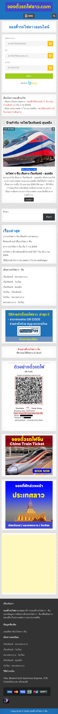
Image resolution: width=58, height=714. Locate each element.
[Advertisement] (29, 564)
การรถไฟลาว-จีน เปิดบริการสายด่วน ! (20, 236)
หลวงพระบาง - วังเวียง (13, 302)
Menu (30, 16)
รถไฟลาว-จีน (30, 169)
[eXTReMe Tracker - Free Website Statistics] (6, 702)
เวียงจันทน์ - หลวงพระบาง (15, 277)
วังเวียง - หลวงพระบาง (13, 297)
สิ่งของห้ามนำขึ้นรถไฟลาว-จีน (17, 241)
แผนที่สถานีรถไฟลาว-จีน (15, 631)
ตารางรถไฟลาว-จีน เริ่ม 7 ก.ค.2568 (20, 246)
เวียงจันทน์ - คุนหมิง (12, 287)
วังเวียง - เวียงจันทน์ (12, 292)
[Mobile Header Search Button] (54, 16)
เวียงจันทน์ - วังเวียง (12, 282)
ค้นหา (6, 212)
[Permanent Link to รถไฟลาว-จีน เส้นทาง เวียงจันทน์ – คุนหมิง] (29, 146)
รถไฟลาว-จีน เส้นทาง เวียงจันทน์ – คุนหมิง (29, 173)
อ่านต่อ (28, 199)
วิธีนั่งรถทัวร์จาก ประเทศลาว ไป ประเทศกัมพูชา (25, 260)
